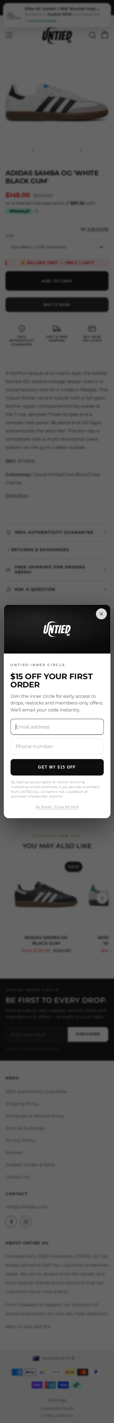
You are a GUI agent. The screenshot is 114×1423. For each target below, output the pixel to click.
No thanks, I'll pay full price (57, 807)
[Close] (101, 613)
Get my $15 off (57, 767)
